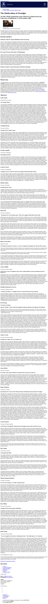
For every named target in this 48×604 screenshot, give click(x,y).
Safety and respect (6, 568)
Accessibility (5, 596)
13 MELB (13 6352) (7, 576)
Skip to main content (4, 1)
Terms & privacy (6, 595)
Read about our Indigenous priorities (7, 561)
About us (5, 566)
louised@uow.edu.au (12, 92)
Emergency (5, 594)
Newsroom (5, 569)
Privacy (4, 598)
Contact (4, 570)
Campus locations (6, 572)
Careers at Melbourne (7, 567)
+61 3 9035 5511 (9, 577)
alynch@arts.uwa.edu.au (41, 91)
